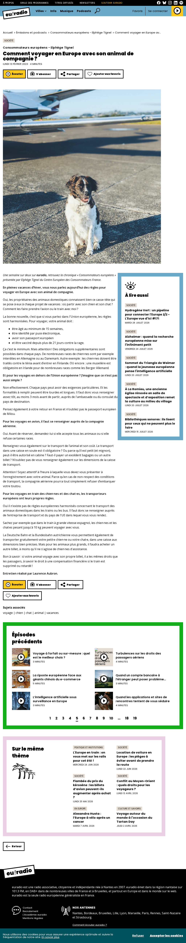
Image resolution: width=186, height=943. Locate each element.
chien (19, 613)
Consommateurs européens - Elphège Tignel (80, 32)
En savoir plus (50, 937)
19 (135, 718)
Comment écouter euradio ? (89, 925)
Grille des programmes (34, 2)
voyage (8, 613)
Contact (27, 908)
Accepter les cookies (166, 935)
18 (127, 718)
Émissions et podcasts (31, 32)
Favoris (137, 11)
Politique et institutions (88, 747)
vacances (52, 613)
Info (53, 11)
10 (111, 718)
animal (39, 613)
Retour (17, 846)
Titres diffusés (64, 2)
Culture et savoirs (129, 808)
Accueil (8, 32)
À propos (8, 2)
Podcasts (84, 11)
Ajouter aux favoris (107, 74)
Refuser (138, 935)
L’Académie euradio (35, 914)
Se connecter (158, 11)
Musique (66, 11)
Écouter (17, 74)
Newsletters (87, 2)
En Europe (80, 808)
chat (29, 613)
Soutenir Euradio (111, 2)
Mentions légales (33, 918)
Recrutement (30, 911)
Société (8, 40)
